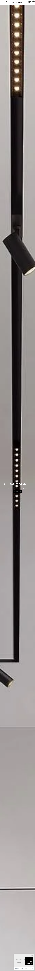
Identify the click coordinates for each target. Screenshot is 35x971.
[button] (2, 2)
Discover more (17, 491)
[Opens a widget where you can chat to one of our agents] (23, 961)
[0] (32, 2)
